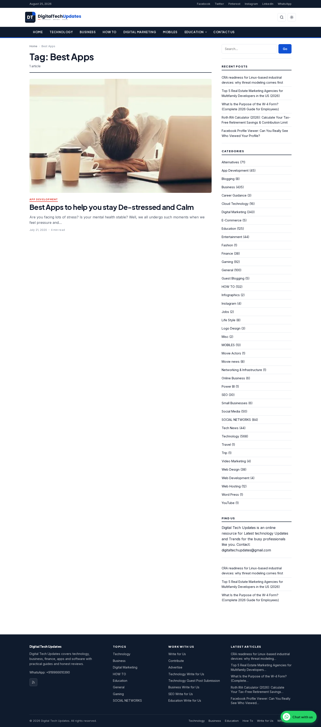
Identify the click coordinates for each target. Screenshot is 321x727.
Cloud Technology (235, 203)
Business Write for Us (183, 687)
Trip (224, 453)
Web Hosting (231, 486)
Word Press (230, 494)
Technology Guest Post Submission (194, 680)
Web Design (231, 469)
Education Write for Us (184, 700)
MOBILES (228, 345)
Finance (227, 253)
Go (285, 49)
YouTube (228, 503)
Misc (225, 336)
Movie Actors (231, 353)
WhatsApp (285, 3)
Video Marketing (234, 461)
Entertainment (232, 237)
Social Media (231, 411)
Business (88, 32)
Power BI (228, 386)
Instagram (251, 3)
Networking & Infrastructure (242, 370)
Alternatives (230, 162)
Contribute (176, 661)
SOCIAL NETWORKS (236, 419)
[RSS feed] (33, 682)
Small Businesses (234, 403)
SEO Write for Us (180, 694)
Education (194, 32)
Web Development (235, 478)
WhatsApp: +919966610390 (49, 672)
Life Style (228, 320)
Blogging (228, 179)
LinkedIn (267, 3)
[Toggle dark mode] (292, 17)
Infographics (231, 295)
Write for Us (177, 654)
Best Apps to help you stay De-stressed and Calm (111, 206)
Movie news (231, 361)
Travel (226, 444)
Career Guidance (234, 195)
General (227, 270)
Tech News (230, 428)
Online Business (233, 378)
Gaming (227, 262)
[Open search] (282, 17)
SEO (225, 395)
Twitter (219, 3)
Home (38, 32)
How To (109, 32)
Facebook (203, 3)
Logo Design (231, 328)
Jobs (225, 312)
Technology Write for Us (186, 674)
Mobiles (170, 32)
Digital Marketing (139, 32)
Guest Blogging (233, 278)
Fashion (227, 245)
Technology (61, 32)
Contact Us (224, 32)
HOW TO (228, 286)
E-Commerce (232, 220)
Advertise (175, 667)
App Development (43, 199)
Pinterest (234, 3)
